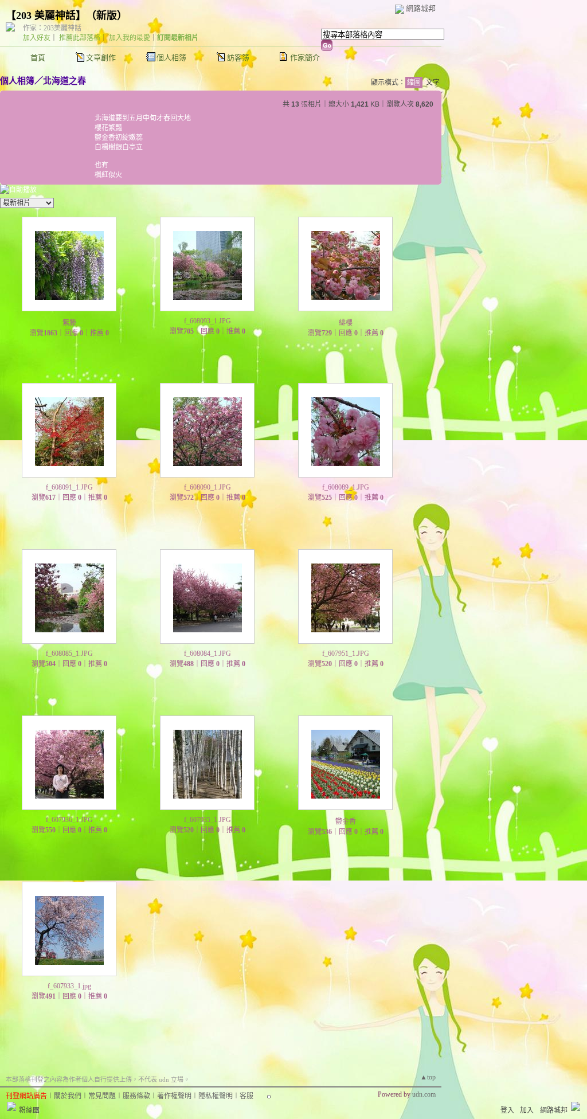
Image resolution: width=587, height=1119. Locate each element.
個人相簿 (171, 57)
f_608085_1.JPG (69, 654)
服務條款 (136, 1096)
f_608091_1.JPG (69, 487)
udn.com (424, 1094)
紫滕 (69, 323)
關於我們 (67, 1096)
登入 (507, 1110)
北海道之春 (64, 80)
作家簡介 (305, 57)
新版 (106, 15)
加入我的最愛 (129, 38)
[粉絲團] (11, 1106)
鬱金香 (345, 821)
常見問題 (102, 1096)
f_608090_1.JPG (207, 487)
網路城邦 (421, 8)
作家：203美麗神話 (52, 28)
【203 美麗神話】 (43, 15)
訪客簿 (238, 57)
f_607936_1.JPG (69, 820)
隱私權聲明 (215, 1096)
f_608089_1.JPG (345, 487)
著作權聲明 (174, 1096)
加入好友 (36, 38)
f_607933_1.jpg (69, 986)
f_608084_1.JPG (207, 654)
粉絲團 (29, 1110)
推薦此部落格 (79, 38)
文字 (433, 83)
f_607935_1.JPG (207, 820)
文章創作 (101, 57)
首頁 (37, 57)
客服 (246, 1096)
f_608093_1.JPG (207, 321)
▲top (428, 1077)
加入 (527, 1110)
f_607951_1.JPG (345, 654)
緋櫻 (346, 323)
